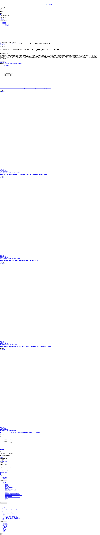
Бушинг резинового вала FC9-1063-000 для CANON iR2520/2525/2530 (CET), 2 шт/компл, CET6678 (20, 432)
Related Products (5, 65)
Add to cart (2, 61)
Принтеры (7, 485)
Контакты (4, 501)
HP (20, 43)
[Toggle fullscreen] (2, 533)
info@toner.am (5, 443)
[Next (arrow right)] (1, 534)
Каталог (4, 483)
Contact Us (4, 530)
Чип (5, 499)
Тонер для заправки (8, 496)
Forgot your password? (4, 461)
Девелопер (7, 488)
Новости (2, 449)
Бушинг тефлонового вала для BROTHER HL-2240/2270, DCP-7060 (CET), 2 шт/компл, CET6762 (19, 260)
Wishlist (3, 531)
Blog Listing (4, 526)
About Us (4, 527)
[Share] (1, 533)
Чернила (6, 498)
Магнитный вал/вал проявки (10, 490)
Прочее (6, 492)
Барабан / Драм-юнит (9, 487)
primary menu (4, 477)
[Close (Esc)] (0, 533)
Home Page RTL (5, 524)
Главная (4, 482)
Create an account (3, 472)
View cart (2, 18)
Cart (3, 528)
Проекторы (7, 486)
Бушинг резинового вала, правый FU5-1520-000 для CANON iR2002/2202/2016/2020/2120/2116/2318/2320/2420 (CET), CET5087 (25, 346)
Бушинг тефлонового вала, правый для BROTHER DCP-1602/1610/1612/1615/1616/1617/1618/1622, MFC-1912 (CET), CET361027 (25, 88)
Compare (2, 85)
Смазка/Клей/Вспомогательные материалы (13, 495)
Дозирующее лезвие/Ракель (10, 489)
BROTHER (2, 86)
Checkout (2, 19)
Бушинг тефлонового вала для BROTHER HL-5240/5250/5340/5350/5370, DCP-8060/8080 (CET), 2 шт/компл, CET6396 (23, 174)
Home (1, 43)
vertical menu (4, 478)
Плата (6, 491)
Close (1, 457)
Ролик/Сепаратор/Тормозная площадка (12, 494)
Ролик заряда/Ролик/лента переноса (12, 493)
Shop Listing (4, 525)
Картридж (6, 484)
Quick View (2, 83)
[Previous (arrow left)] (0, 534)
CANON (1, 344)
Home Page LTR (5, 523)
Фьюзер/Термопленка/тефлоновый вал (11, 43)
